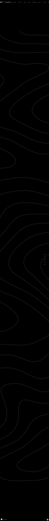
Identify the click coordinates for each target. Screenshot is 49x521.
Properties (19, 2)
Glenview (25, 2)
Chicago (29, 2)
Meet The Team (14, 2)
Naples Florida (34, 2)
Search (39, 2)
